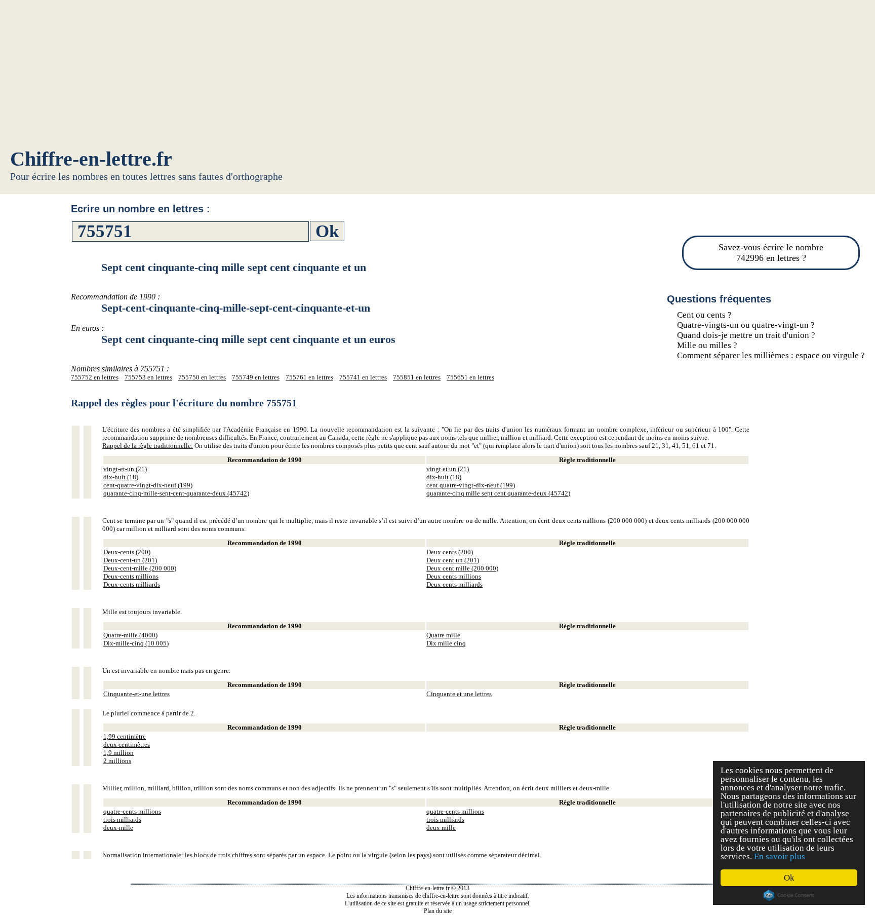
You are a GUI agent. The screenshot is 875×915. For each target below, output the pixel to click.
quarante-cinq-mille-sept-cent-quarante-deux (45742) (176, 493)
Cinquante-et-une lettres (136, 694)
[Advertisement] (437, 76)
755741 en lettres (363, 377)
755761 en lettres (309, 377)
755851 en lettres (417, 377)
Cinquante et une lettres (459, 694)
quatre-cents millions (132, 811)
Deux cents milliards (454, 584)
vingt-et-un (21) (125, 469)
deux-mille (118, 827)
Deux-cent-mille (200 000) (139, 568)
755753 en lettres (148, 377)
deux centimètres (126, 744)
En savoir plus (779, 856)
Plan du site (438, 910)
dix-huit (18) (120, 477)
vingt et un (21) (447, 469)
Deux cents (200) (449, 552)
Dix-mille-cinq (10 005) (136, 643)
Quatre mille (443, 635)
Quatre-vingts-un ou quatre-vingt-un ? (746, 325)
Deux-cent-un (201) (130, 560)
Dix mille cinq (446, 643)
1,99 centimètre (124, 736)
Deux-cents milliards (131, 584)
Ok (789, 878)
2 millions (117, 761)
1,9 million (118, 752)
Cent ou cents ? (704, 315)
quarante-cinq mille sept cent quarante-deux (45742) (498, 493)
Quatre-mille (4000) (130, 635)
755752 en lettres (94, 377)
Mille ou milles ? (707, 345)
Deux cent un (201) (452, 560)
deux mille (441, 827)
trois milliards (122, 819)
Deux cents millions (453, 576)
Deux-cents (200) (126, 552)
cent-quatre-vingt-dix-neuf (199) (147, 485)
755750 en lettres (202, 377)
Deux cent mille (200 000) (462, 568)
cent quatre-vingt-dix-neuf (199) (470, 485)
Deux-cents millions (130, 576)
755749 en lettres (256, 377)
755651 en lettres (470, 377)
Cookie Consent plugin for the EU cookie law (789, 895)
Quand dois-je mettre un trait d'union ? (746, 335)
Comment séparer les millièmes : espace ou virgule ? (771, 355)
